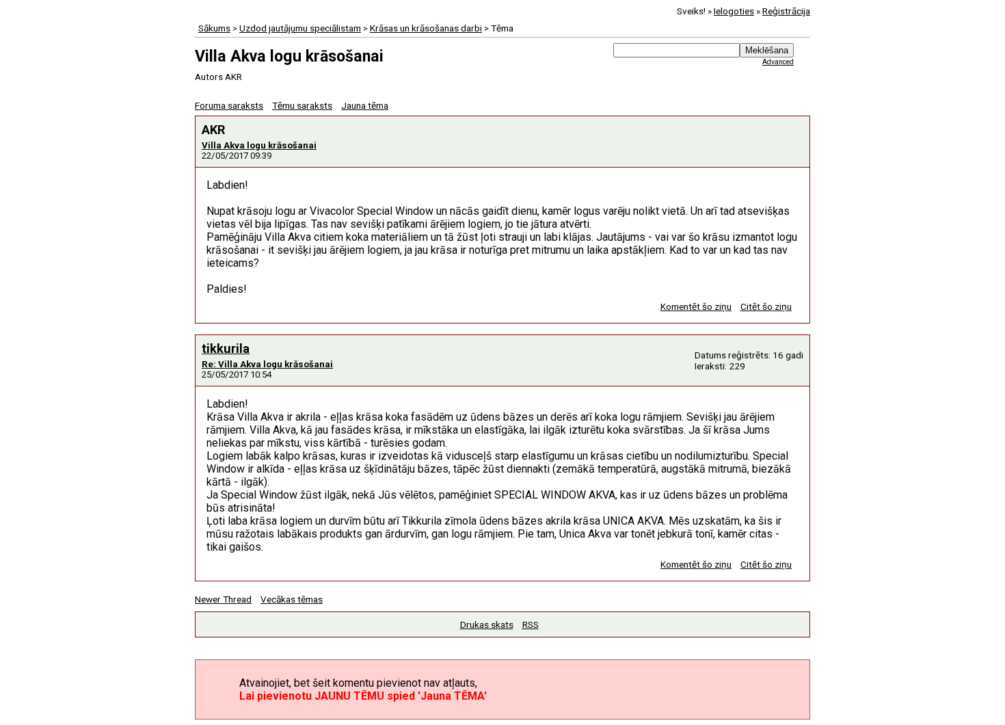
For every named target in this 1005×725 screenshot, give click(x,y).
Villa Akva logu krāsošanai (259, 145)
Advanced (778, 61)
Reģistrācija (786, 10)
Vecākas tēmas (291, 599)
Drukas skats (486, 624)
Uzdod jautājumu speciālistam (300, 28)
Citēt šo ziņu (766, 306)
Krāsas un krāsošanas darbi (426, 28)
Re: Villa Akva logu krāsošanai (267, 364)
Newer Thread (223, 599)
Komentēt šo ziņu (696, 306)
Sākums (214, 28)
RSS (530, 624)
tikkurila (226, 348)
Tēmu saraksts (302, 105)
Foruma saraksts (229, 105)
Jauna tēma (364, 105)
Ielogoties (734, 10)
